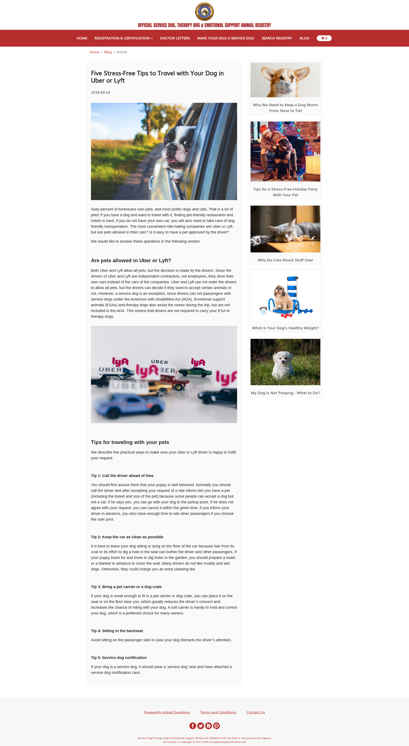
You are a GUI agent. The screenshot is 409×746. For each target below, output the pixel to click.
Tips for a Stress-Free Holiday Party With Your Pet (285, 191)
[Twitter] (200, 725)
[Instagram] (208, 725)
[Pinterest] (216, 725)
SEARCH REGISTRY (277, 37)
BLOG (304, 37)
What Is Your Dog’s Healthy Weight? (285, 327)
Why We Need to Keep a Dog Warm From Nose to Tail (285, 107)
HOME (82, 37)
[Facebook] (192, 725)
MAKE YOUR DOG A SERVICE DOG (225, 37)
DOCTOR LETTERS (175, 37)
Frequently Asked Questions (167, 711)
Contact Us (256, 711)
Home (94, 51)
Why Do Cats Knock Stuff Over (285, 259)
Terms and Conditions (218, 711)
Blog (108, 51)
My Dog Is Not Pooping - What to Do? (285, 392)
